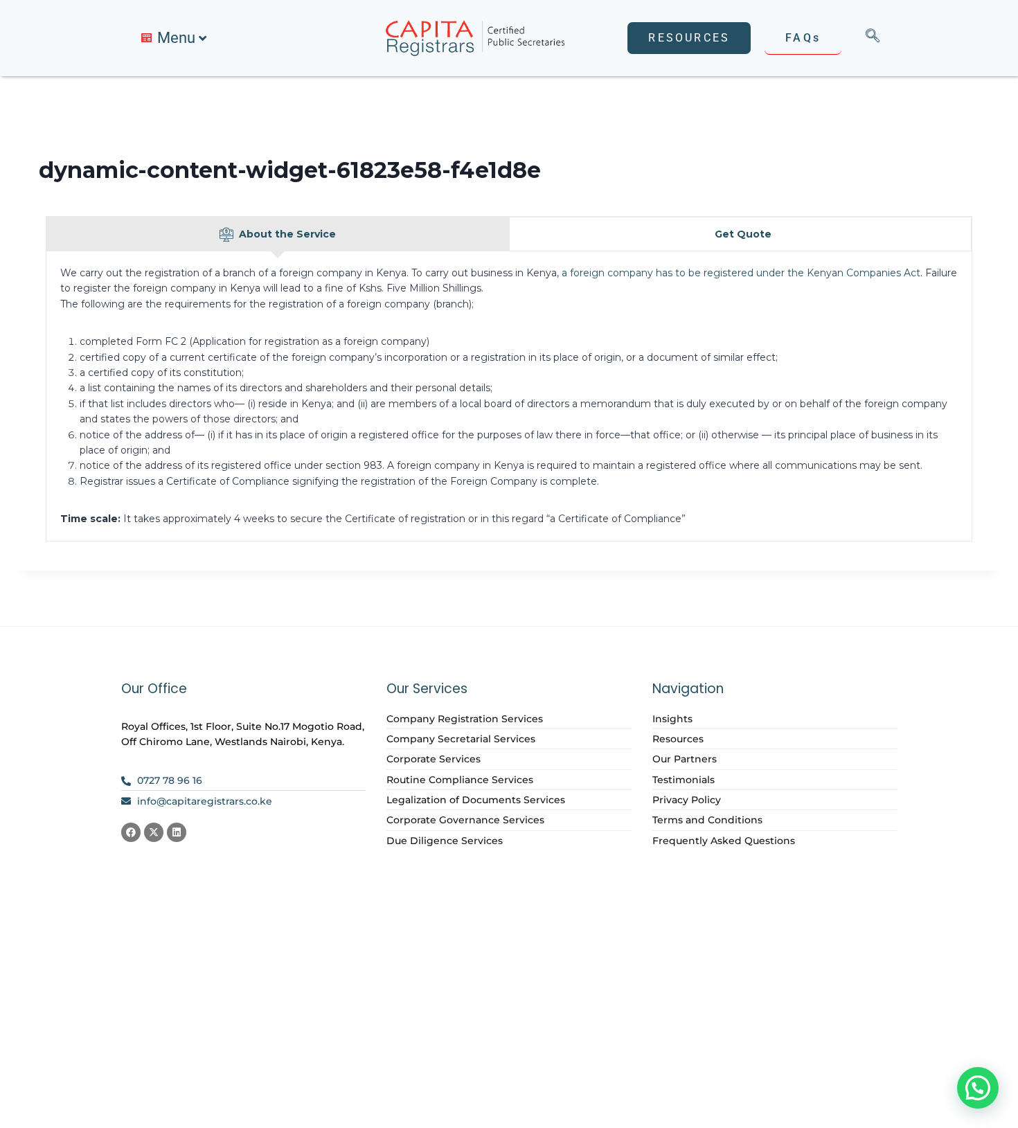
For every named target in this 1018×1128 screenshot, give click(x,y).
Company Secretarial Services (460, 739)
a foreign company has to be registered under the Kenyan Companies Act (741, 273)
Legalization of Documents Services (475, 800)
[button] (978, 1088)
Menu (176, 37)
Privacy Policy (686, 800)
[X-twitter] (153, 832)
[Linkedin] (176, 832)
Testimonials (683, 779)
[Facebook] (131, 832)
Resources (678, 739)
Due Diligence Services (444, 840)
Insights (672, 719)
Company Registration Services (464, 719)
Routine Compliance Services (459, 779)
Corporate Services (433, 759)
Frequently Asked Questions (723, 840)
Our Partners (684, 759)
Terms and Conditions (707, 820)
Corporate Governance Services (465, 820)
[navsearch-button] (872, 38)
